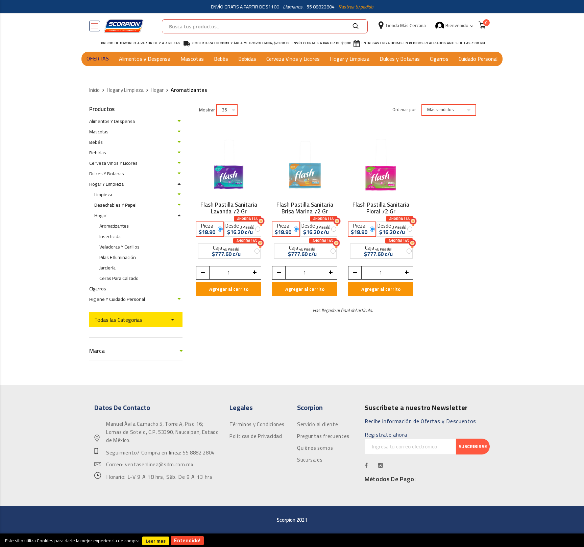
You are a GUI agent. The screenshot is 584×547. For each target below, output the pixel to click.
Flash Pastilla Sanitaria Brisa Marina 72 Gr (304, 208)
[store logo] (123, 26)
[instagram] (380, 465)
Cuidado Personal (478, 59)
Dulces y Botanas (400, 59)
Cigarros (439, 59)
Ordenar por (404, 109)
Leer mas (156, 541)
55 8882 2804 (199, 453)
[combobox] (264, 26)
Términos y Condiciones (257, 424)
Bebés (221, 59)
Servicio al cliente (317, 424)
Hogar (157, 90)
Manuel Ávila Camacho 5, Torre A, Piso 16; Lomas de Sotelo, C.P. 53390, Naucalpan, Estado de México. (162, 432)
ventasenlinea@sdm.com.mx (159, 465)
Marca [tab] (97, 351)
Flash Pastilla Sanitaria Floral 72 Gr (380, 208)
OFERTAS (98, 58)
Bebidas (247, 59)
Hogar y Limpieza (349, 59)
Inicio (94, 90)
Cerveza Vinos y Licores (293, 59)
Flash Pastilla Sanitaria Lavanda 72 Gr (228, 208)
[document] (292, 540)
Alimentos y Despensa (144, 59)
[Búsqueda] (355, 26)
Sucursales (309, 460)
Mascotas (192, 59)
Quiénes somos (315, 448)
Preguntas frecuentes (323, 436)
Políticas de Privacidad (255, 436)
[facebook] (366, 465)
